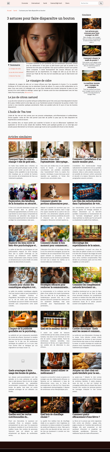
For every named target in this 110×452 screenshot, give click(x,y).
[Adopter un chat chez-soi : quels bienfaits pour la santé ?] (87, 361)
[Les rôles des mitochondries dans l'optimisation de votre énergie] (87, 191)
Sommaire (15, 65)
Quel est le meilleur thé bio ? (55, 328)
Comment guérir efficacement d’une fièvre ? (86, 415)
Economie (25, 3)
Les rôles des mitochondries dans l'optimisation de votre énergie (87, 204)
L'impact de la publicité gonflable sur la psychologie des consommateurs (23, 331)
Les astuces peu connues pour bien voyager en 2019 (91, 33)
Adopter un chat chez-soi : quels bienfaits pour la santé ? (87, 373)
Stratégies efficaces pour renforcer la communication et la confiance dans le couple (55, 288)
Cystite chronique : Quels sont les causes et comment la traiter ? (86, 331)
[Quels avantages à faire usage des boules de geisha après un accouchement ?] (23, 361)
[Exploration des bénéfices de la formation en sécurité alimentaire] (23, 191)
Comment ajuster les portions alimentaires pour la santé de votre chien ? (54, 204)
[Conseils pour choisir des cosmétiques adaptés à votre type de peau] (23, 275)
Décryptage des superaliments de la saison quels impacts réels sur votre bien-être (86, 246)
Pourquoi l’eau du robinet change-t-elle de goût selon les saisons (22, 162)
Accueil (9, 10)
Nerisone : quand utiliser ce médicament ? (54, 371)
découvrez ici (29, 92)
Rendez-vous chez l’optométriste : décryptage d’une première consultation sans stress (55, 163)
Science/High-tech (56, 3)
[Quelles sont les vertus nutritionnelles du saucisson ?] (23, 405)
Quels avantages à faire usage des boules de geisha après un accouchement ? (22, 373)
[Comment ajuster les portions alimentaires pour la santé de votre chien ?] (55, 191)
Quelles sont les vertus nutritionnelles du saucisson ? (20, 417)
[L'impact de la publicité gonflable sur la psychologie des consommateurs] (23, 319)
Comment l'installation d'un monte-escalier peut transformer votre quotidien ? (87, 163)
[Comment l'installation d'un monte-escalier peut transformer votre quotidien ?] (87, 149)
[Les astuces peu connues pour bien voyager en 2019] (91, 23)
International (35, 3)
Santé (45, 3)
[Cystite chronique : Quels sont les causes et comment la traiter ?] (87, 319)
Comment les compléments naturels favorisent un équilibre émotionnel (86, 287)
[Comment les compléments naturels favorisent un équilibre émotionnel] (87, 275)
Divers (67, 3)
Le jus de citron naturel (16, 72)
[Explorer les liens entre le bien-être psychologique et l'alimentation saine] (23, 233)
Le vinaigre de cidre (15, 69)
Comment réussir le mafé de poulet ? (92, 59)
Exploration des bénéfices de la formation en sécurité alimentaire (22, 204)
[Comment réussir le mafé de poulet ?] (91, 50)
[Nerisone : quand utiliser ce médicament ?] (55, 361)
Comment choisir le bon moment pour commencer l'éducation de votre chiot (54, 245)
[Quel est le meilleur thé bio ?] (55, 319)
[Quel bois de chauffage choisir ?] (55, 405)
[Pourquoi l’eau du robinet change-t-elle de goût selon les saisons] (23, 149)
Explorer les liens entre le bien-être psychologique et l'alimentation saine (22, 245)
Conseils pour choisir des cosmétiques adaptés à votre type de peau (23, 287)
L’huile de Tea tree (14, 76)
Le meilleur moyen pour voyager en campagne (92, 85)
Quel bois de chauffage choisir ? (52, 415)
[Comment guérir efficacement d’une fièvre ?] (87, 405)
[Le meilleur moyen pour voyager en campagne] (91, 75)
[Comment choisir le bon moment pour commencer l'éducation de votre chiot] (55, 233)
